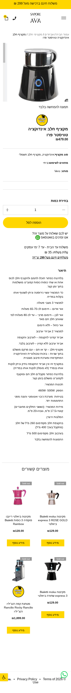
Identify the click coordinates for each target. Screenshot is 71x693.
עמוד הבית (62, 34)
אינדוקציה (48, 154)
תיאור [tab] (62, 270)
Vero (57, 171)
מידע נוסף (53, 542)
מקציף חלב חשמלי (30, 154)
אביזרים (49, 34)
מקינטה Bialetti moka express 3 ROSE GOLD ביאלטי (52, 520)
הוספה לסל (33, 222)
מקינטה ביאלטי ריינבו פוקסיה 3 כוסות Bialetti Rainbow (18, 520)
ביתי (45, 162)
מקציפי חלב (35, 34)
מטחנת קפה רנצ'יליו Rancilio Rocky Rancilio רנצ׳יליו (18, 607)
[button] (4, 677)
